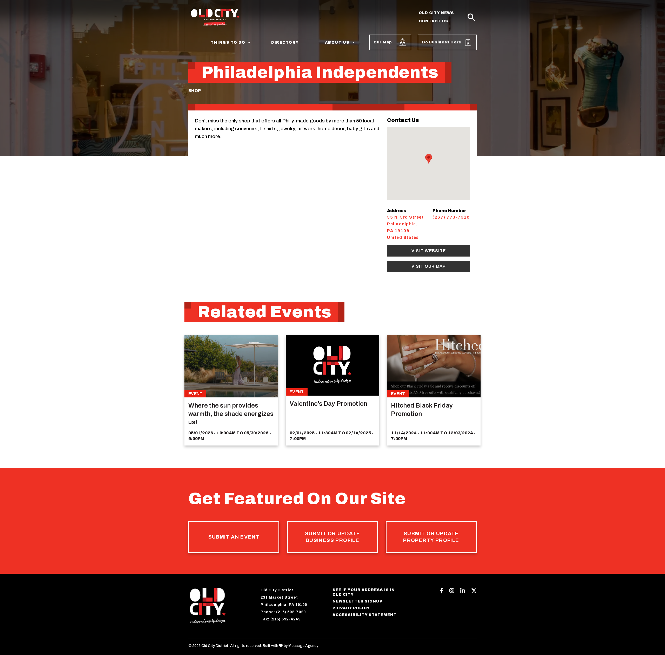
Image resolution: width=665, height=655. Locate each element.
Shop (194, 90)
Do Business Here (441, 42)
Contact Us (433, 21)
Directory (285, 42)
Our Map (383, 42)
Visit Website (428, 250)
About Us (337, 42)
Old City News (436, 13)
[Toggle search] (471, 17)
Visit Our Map (428, 266)
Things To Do (228, 42)
